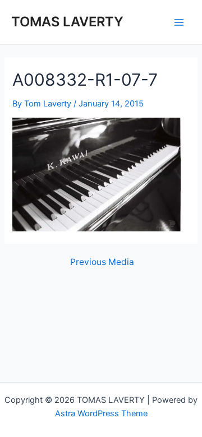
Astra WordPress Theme (101, 413)
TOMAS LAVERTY (67, 21)
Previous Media (102, 262)
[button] (96, 174)
